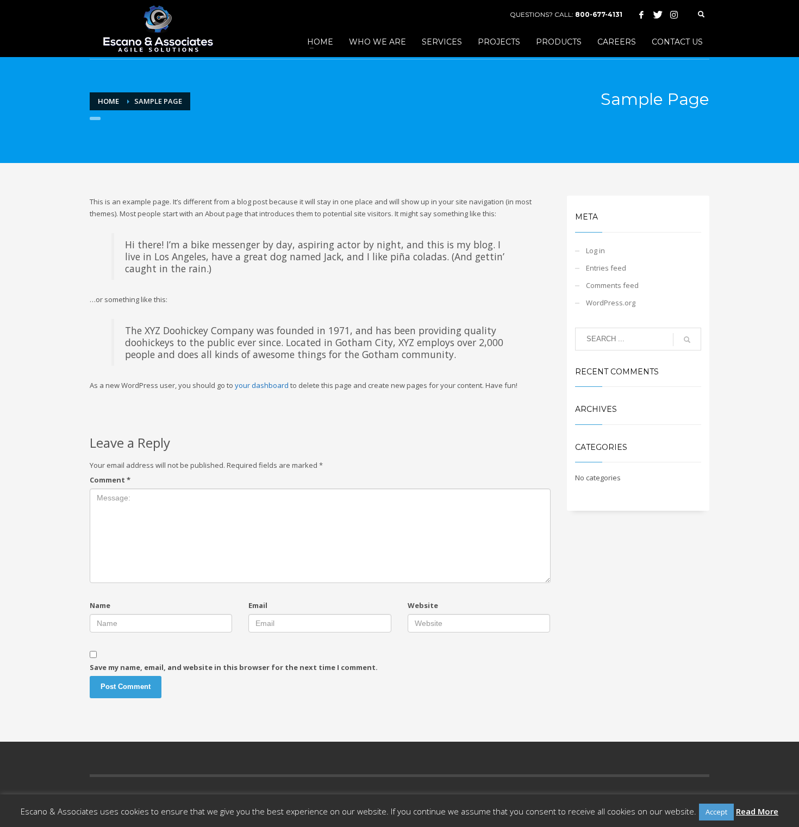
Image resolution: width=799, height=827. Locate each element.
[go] (687, 339)
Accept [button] (716, 812)
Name (100, 605)
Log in (595, 250)
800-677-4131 (598, 14)
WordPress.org (610, 303)
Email (257, 605)
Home (108, 101)
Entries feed (606, 268)
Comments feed (612, 285)
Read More (757, 811)
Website (423, 605)
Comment (110, 480)
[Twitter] (658, 15)
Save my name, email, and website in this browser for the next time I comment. (234, 667)
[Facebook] (641, 15)
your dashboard (262, 385)
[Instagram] (674, 15)
